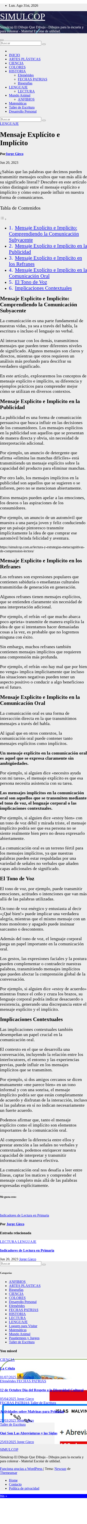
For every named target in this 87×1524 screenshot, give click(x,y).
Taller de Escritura (22, 107)
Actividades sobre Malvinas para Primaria (32, 1411)
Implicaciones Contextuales (43, 288)
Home (13, 1480)
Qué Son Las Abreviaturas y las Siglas (28, 1433)
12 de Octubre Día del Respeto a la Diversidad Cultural (41, 1390)
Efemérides (26, 75)
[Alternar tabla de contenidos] (3, 219)
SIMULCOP (22, 16)
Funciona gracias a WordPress (21, 1469)
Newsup (60, 1469)
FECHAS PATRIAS (32, 79)
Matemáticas (18, 103)
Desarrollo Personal (23, 111)
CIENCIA (16, 63)
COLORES (17, 67)
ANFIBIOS (26, 99)
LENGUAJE (18, 87)
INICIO (14, 55)
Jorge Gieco (14, 154)
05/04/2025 (8, 1399)
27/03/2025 (8, 1420)
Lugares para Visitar (23, 1326)
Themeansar (8, 1473)
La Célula (7, 1368)
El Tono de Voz (31, 282)
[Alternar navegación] (2, 40)
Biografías (25, 83)
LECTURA (26, 91)
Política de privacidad (24, 1488)
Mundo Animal (19, 95)
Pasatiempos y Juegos (24, 1338)
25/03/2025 (8, 1442)
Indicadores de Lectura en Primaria (24, 1215)
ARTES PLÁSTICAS (25, 59)
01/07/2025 (8, 1377)
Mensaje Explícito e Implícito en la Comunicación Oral (48, 273)
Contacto (15, 1484)
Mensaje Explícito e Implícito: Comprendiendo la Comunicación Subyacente (44, 234)
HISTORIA (17, 71)
